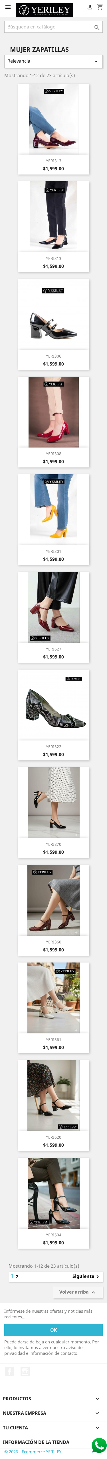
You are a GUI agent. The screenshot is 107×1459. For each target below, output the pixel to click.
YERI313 (53, 160)
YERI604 (53, 1235)
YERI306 (53, 356)
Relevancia (53, 61)
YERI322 (53, 746)
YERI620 (53, 1137)
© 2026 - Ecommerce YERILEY (32, 1451)
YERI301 (53, 551)
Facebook (9, 1371)
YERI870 (53, 844)
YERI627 (53, 649)
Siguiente (86, 1276)
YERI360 (53, 942)
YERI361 (53, 1039)
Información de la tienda (36, 1442)
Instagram (25, 1371)
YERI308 (53, 453)
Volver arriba (78, 1292)
